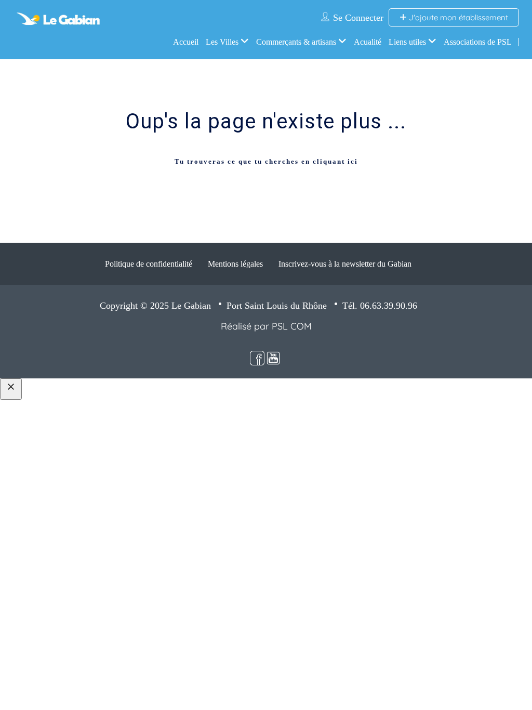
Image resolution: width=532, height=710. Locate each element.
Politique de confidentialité (148, 263)
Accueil (185, 41)
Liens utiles (407, 41)
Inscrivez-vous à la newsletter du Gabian (344, 263)
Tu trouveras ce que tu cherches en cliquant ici (266, 161)
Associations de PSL (478, 41)
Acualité (367, 41)
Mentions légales (235, 263)
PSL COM (292, 326)
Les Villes (222, 41)
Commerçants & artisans (296, 41)
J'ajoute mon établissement (457, 17)
